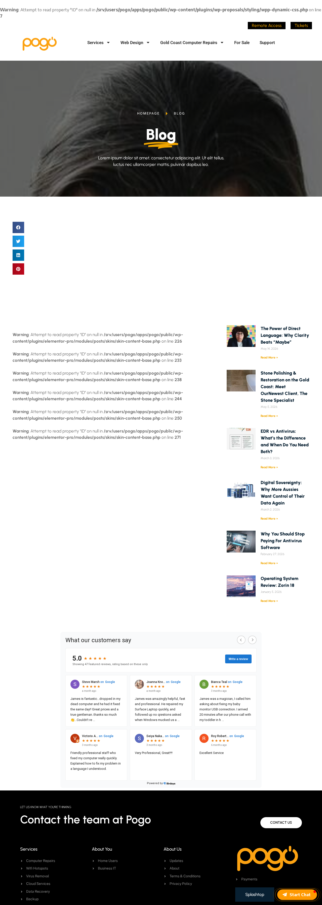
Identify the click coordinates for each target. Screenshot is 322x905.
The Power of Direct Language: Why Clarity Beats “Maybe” (285, 335)
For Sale (242, 42)
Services (95, 42)
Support (267, 42)
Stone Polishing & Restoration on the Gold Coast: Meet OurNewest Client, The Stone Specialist (285, 386)
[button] (18, 227)
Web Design (131, 42)
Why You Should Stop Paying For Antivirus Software (283, 540)
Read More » (269, 357)
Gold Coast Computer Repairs (188, 42)
